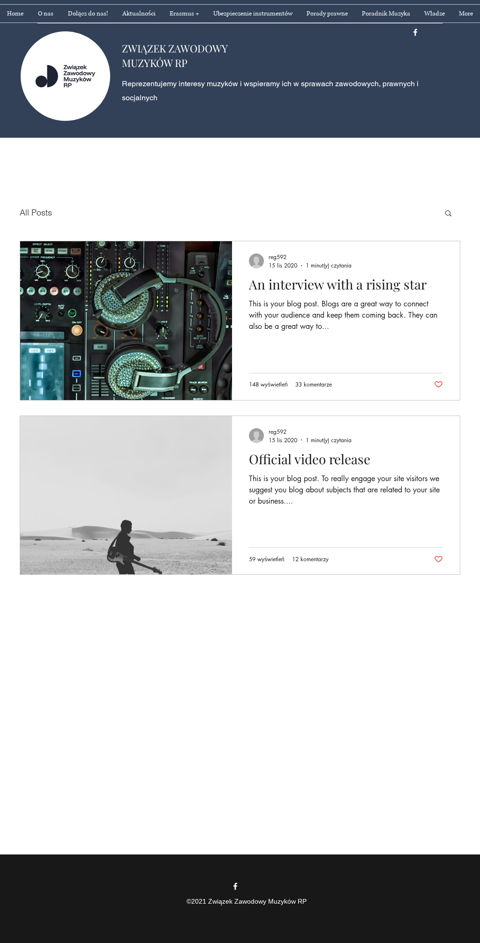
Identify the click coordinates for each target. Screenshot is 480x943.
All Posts (36, 212)
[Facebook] (415, 32)
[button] (448, 214)
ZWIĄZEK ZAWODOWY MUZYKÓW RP (174, 55)
